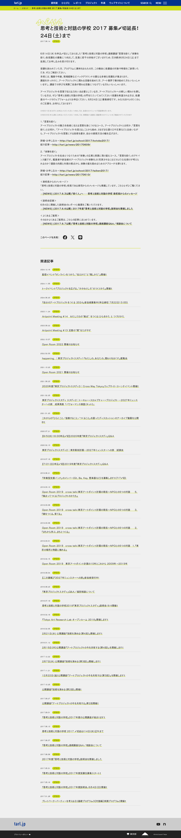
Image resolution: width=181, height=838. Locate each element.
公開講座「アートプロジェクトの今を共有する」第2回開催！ (70, 703)
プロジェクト (91, 2)
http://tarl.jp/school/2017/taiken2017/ (84, 170)
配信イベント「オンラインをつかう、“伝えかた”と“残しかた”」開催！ (74, 274)
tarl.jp (18, 3)
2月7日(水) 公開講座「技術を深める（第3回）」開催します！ (71, 661)
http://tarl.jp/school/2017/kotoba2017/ (84, 140)
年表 (103, 2)
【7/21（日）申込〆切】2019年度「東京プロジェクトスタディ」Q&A (75, 463)
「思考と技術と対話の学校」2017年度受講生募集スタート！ (71, 773)
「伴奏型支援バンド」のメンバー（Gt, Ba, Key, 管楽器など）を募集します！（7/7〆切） (84, 477)
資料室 (54, 2)
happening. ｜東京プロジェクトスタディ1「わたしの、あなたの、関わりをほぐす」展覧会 (84, 358)
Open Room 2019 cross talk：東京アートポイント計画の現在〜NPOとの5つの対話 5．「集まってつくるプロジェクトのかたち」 (90, 493)
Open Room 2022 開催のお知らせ (61, 344)
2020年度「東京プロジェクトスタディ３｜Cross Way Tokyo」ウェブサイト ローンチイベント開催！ (90, 386)
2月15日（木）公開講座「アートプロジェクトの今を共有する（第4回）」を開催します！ (82, 647)
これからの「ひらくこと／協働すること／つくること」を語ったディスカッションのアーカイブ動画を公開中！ (90, 420)
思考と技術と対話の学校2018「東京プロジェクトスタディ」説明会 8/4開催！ (80, 605)
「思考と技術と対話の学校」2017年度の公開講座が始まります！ (73, 717)
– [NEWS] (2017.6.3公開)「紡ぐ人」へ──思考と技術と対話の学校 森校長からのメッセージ (89, 193)
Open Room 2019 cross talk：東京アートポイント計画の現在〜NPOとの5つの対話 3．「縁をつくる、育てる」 (90, 511)
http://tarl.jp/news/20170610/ (71, 174)
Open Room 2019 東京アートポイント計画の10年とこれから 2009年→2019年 (85, 563)
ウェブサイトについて (119, 2)
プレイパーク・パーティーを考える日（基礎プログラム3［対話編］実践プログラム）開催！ (84, 801)
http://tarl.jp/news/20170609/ (71, 144)
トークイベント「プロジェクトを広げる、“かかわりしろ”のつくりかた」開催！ (77, 288)
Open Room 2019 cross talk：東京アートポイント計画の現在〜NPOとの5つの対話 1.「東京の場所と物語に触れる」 (90, 547)
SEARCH (144, 3)
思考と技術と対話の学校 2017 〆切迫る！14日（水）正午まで (73, 731)
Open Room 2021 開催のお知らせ (61, 372)
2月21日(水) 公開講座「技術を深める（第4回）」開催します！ (72, 633)
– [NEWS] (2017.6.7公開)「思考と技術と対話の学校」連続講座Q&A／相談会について (86, 223)
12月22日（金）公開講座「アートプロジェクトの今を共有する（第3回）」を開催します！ (83, 675)
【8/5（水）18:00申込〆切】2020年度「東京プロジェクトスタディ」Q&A (78, 436)
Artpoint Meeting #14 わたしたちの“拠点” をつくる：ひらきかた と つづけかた (83, 316)
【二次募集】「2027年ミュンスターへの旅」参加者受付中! (70, 577)
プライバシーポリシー (21, 834)
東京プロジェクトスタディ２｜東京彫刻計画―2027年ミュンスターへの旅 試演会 (82, 449)
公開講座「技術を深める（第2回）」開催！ (62, 689)
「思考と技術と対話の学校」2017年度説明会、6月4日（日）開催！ (74, 787)
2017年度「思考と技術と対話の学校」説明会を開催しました (72, 759)
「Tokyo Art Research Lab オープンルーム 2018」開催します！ (75, 619)
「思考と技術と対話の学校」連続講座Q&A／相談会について (72, 745)
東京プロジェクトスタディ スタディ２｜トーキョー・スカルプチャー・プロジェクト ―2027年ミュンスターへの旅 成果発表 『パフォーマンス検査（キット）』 (90, 402)
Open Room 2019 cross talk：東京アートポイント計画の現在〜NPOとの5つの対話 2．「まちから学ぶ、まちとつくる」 (90, 529)
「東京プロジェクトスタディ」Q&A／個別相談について (68, 591)
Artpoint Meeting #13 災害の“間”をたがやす (66, 330)
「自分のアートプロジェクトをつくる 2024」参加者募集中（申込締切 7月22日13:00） (85, 302)
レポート (78, 2)
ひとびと (66, 2)
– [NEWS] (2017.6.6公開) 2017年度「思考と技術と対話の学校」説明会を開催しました (87, 208)
